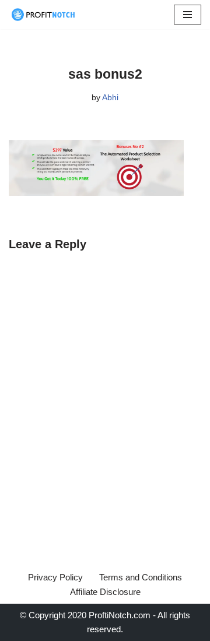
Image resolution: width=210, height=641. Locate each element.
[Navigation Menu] (187, 14)
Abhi (110, 97)
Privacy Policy (55, 577)
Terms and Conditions (140, 577)
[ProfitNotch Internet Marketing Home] (44, 14)
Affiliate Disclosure (105, 592)
